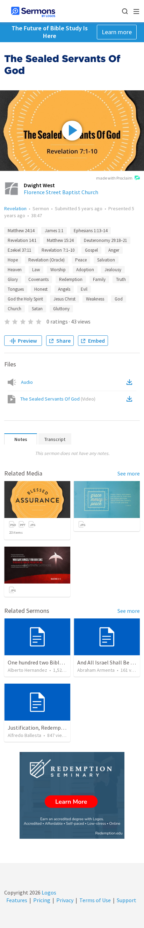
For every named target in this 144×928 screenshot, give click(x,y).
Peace (81, 260)
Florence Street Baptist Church (61, 192)
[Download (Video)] (130, 399)
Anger (113, 250)
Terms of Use (95, 900)
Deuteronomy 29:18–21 (105, 240)
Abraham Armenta (96, 670)
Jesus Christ (64, 299)
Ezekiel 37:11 (19, 250)
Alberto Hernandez (27, 670)
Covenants (38, 279)
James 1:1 (54, 231)
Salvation (106, 260)
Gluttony (61, 309)
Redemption (70, 279)
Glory (13, 279)
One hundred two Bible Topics (43, 662)
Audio (27, 382)
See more (128, 473)
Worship (58, 270)
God (119, 299)
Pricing (41, 900)
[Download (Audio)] (130, 382)
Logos (48, 892)
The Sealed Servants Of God (57, 399)
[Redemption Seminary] (72, 795)
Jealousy (113, 270)
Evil (84, 289)
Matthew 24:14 (21, 231)
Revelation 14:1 (22, 240)
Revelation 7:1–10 (58, 250)
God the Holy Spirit (25, 299)
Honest (41, 289)
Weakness (95, 299)
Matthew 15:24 (60, 240)
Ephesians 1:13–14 (90, 231)
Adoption (85, 270)
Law (36, 270)
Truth (121, 279)
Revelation (15, 208)
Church (14, 309)
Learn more (117, 32)
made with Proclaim (114, 178)
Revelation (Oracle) (46, 260)
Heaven (15, 270)
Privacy (64, 900)
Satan (37, 309)
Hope (13, 260)
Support (126, 900)
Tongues (16, 289)
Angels (64, 289)
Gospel (91, 250)
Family (99, 279)
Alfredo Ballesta (24, 735)
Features (16, 900)
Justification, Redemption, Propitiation (55, 727)
